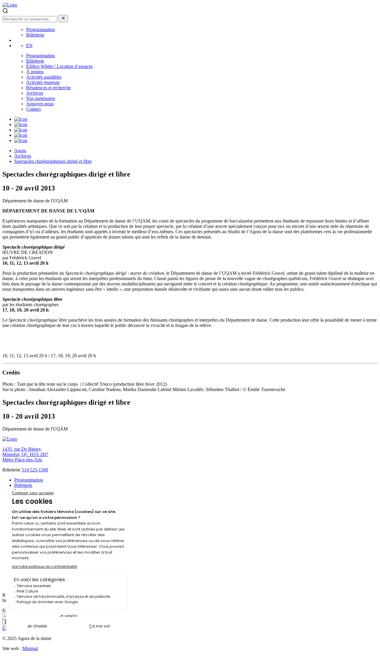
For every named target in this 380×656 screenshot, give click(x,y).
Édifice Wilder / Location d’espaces (59, 66)
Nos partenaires (40, 98)
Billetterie (35, 34)
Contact (33, 109)
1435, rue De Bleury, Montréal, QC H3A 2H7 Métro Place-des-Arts (25, 454)
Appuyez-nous (40, 103)
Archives (34, 93)
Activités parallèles (43, 77)
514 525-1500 (35, 469)
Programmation (40, 29)
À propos (35, 71)
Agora (20, 150)
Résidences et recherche (48, 87)
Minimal (30, 648)
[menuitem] (29, 45)
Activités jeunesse (43, 82)
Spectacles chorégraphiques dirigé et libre (53, 161)
